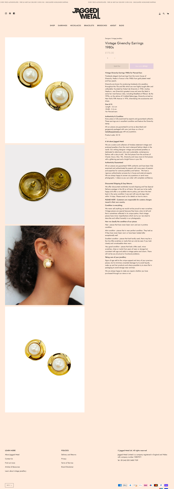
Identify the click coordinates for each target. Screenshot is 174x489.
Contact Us (9, 459)
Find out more (10, 463)
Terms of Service (67, 463)
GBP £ (8, 485)
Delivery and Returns (68, 454)
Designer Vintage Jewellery (113, 38)
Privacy (63, 459)
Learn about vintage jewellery (15, 471)
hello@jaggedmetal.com (113, 132)
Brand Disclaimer (67, 467)
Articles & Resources (12, 467)
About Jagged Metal (12, 454)
